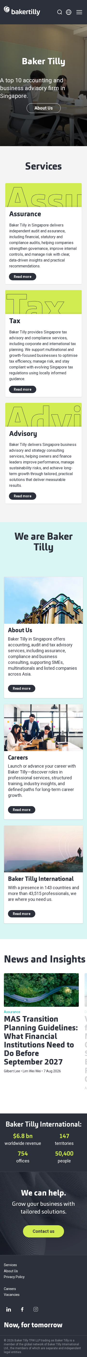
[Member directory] (69, 12)
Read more (22, 277)
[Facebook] (22, 1309)
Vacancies (12, 1295)
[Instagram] (36, 1309)
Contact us (43, 1231)
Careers (10, 1289)
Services (10, 1265)
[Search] (59, 12)
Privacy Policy (14, 1277)
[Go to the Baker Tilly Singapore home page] (22, 12)
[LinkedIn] (9, 1309)
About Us (44, 108)
